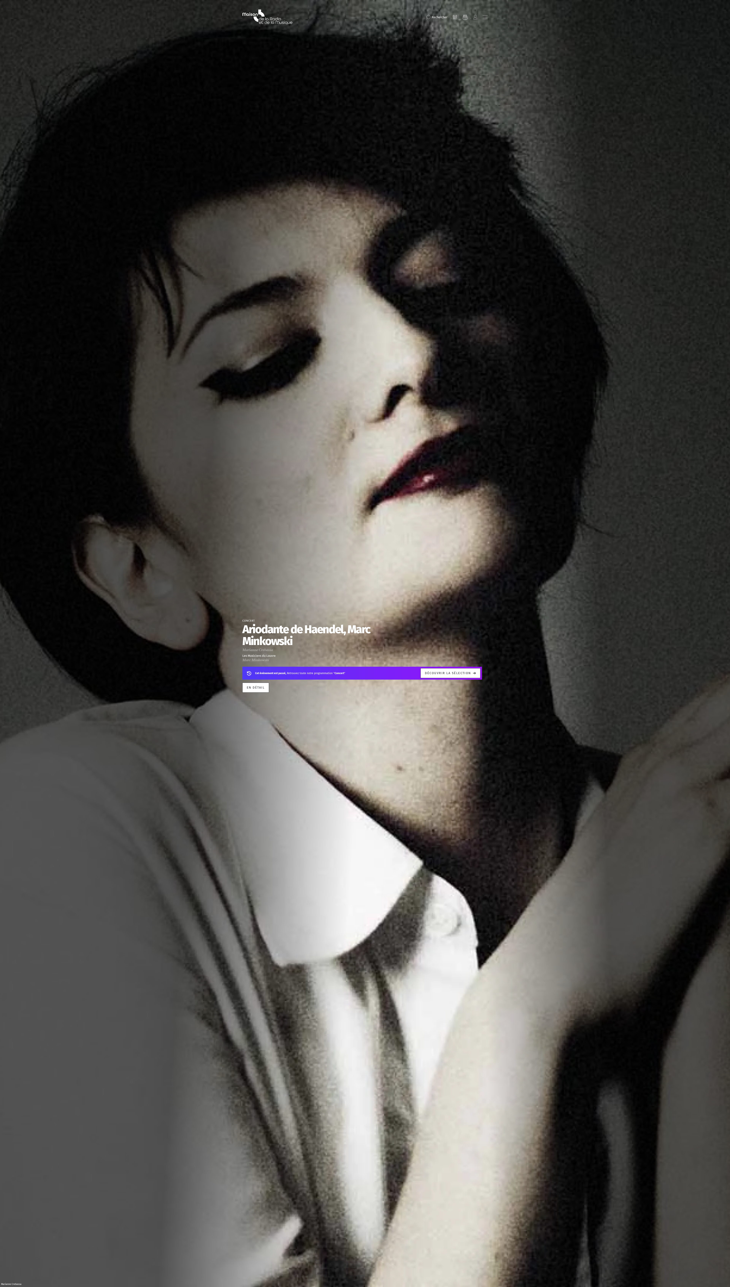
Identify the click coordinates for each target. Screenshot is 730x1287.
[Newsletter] (465, 17)
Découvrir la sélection (448, 673)
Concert (248, 620)
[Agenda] (454, 17)
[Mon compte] (475, 17)
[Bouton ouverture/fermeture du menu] (485, 17)
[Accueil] (267, 17)
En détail (256, 687)
